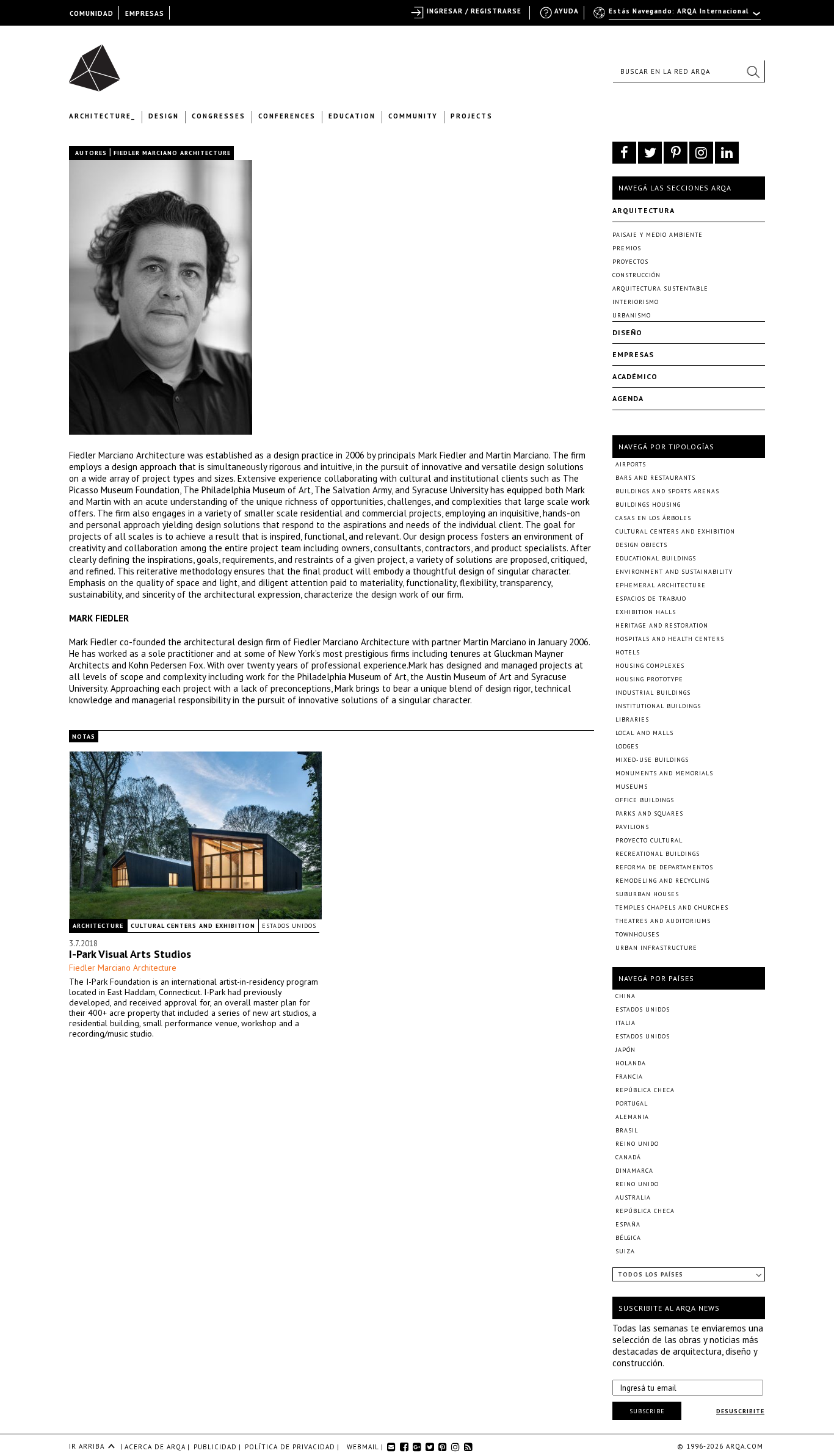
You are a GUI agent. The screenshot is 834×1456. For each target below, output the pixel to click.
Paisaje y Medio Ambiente (657, 235)
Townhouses (637, 934)
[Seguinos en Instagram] (701, 153)
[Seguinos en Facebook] (624, 153)
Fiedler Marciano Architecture (122, 967)
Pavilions (632, 827)
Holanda (630, 1063)
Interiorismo (635, 302)
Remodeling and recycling (662, 881)
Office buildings (644, 800)
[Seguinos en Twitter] (650, 153)
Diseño (627, 332)
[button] (753, 71)
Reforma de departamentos (664, 867)
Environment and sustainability (674, 572)
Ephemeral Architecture (660, 585)
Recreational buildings (657, 854)
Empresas (633, 354)
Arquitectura (643, 210)
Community (413, 116)
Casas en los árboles (653, 518)
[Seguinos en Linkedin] (727, 153)
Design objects (641, 545)
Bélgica (628, 1238)
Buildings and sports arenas (667, 491)
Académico (635, 376)
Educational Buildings (655, 558)
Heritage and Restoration (661, 625)
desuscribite (740, 1411)
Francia (629, 1077)
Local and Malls (644, 733)
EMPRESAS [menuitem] (144, 13)
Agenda (628, 398)
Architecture (98, 926)
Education (351, 116)
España (627, 1224)
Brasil (626, 1130)
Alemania (632, 1117)
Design (163, 116)
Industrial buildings (653, 693)
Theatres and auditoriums (663, 921)
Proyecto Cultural (649, 840)
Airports (630, 464)
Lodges (627, 746)
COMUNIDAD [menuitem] (92, 13)
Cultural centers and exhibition (193, 926)
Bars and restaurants (655, 478)
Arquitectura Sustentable (660, 288)
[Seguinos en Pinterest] (675, 153)
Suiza (625, 1251)
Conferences (287, 116)
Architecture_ (102, 116)
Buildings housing (648, 505)
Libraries (632, 719)
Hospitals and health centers (669, 639)
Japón (625, 1050)
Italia (625, 1023)
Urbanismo (631, 315)
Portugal (631, 1103)
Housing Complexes (649, 666)
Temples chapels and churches (671, 907)
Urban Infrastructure (656, 948)
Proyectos (630, 262)
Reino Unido (637, 1144)
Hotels (627, 652)
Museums (631, 787)
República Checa (645, 1090)
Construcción (636, 275)
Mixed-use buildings (652, 760)
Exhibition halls (645, 612)
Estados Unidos (289, 926)
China (625, 996)
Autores (91, 153)
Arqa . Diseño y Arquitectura (98, 62)
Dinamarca (634, 1171)
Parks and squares (649, 813)
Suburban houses (647, 894)
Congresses (218, 116)
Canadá (628, 1157)
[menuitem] (678, 16)
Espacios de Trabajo (650, 599)
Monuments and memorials (664, 773)
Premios (626, 248)
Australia (633, 1197)
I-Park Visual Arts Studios (130, 954)
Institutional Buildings (658, 706)
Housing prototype (649, 679)
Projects (472, 116)
